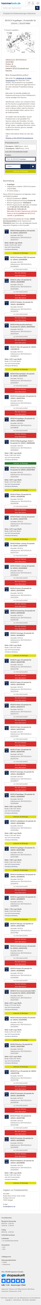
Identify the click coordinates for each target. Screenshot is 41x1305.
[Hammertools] (10, 3)
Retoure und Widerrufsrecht (18, 1289)
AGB (19, 1291)
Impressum (4, 1289)
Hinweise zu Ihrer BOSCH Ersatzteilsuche (19, 138)
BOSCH (13, 66)
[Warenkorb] (37, 3)
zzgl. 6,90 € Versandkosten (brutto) (16, 151)
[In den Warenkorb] (32, 166)
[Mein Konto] (32, 3)
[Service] (28, 3)
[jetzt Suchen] (37, 8)
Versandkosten (36, 1298)
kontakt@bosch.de (9, 1206)
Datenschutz (13, 1291)
